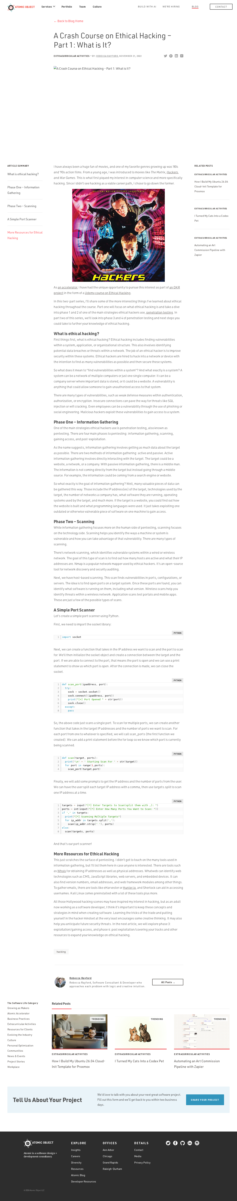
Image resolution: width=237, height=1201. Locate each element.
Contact (221, 6)
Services (46, 6)
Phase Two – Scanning (21, 206)
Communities (15, 1050)
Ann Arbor (108, 1149)
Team (82, 6)
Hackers (172, 172)
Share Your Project (205, 1099)
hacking (61, 951)
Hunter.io (129, 888)
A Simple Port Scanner (21, 219)
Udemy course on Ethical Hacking (108, 293)
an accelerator (67, 287)
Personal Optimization (20, 1045)
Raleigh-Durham (112, 1168)
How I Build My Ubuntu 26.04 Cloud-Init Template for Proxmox (211, 186)
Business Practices (18, 1018)
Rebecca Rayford (80, 978)
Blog (195, 6)
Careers (75, 1156)
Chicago (107, 1156)
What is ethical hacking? (23, 174)
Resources (77, 1168)
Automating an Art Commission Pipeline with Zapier (209, 250)
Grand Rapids (110, 1162)
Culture (97, 6)
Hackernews (181, 56)
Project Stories (16, 1061)
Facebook (171, 56)
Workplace (13, 1066)
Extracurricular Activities (72, 55)
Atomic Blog (78, 1175)
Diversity (76, 1162)
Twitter (165, 56)
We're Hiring (171, 6)
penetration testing (159, 312)
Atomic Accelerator (18, 1013)
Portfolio (66, 6)
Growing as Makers (18, 1008)
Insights (76, 1149)
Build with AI (147, 6)
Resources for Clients (20, 1029)
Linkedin (176, 56)
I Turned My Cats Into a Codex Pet (139, 1061)
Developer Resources (83, 1181)
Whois (61, 871)
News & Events (16, 1056)
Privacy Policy (142, 1162)
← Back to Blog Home (68, 21)
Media (137, 1156)
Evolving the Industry (19, 1034)
